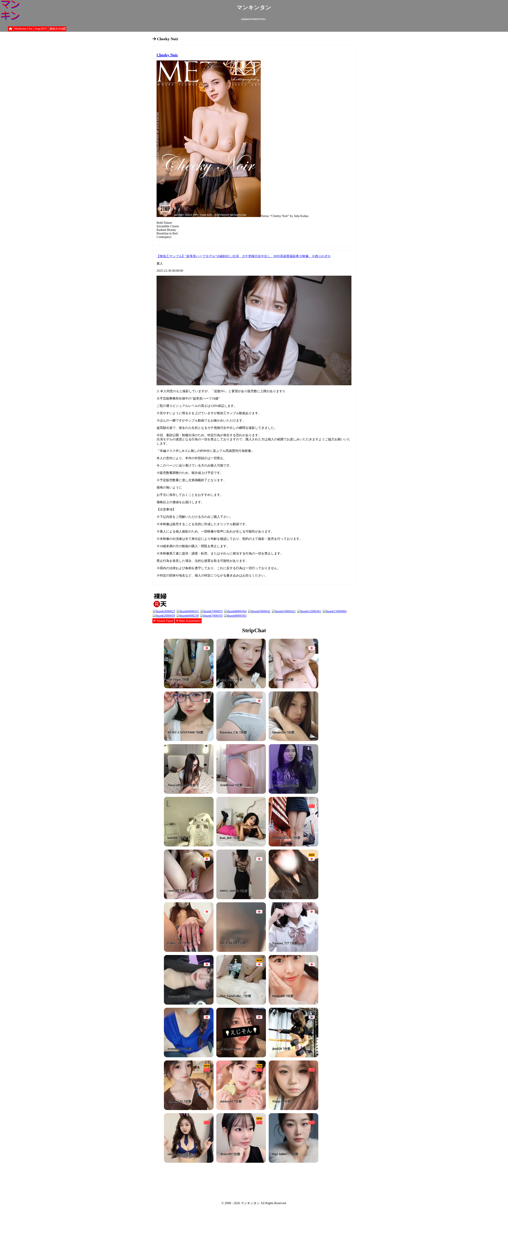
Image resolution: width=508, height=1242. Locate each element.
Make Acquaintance (189, 620)
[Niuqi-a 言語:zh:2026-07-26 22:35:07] (293, 1109)
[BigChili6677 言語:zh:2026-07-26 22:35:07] (293, 1161)
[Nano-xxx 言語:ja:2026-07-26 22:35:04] (189, 1003)
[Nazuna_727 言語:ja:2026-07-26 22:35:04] (293, 950)
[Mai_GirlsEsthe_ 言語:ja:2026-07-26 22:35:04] (241, 1003)
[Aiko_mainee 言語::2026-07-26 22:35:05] (293, 792)
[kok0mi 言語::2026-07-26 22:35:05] (189, 845)
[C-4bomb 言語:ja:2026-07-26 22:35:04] (293, 687)
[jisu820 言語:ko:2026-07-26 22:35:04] (293, 1056)
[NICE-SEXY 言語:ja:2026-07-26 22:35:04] (241, 950)
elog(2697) (41, 28)
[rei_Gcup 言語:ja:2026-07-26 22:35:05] (293, 898)
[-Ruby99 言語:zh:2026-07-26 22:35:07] (241, 1161)
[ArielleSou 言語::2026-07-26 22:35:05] (241, 792)
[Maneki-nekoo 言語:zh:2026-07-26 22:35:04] (293, 845)
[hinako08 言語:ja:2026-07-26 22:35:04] (293, 1003)
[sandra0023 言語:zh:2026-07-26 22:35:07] (189, 1161)
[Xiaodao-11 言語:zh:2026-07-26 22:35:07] (189, 1109)
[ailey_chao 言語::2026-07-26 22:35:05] (241, 687)
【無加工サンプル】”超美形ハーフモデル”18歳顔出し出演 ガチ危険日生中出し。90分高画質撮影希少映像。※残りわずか (244, 256)
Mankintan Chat (23, 28)
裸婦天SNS (56, 28)
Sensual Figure (164, 620)
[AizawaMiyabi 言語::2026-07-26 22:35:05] (189, 792)
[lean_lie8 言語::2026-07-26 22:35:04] (241, 845)
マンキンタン (254, 7)
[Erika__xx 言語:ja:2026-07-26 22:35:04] (189, 950)
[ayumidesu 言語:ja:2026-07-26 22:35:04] (189, 1056)
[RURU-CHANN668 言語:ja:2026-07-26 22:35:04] (189, 740)
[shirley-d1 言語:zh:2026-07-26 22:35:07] (241, 1109)
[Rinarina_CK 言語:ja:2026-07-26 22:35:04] (241, 740)
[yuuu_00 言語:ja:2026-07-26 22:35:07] (189, 898)
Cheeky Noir (167, 55)
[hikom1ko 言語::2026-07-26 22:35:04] (293, 740)
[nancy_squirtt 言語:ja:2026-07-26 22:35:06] (241, 898)
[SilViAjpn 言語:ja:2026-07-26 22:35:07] (189, 687)
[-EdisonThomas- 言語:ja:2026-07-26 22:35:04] (241, 1056)
